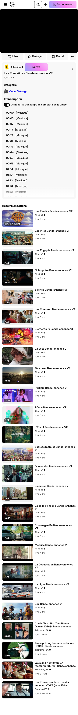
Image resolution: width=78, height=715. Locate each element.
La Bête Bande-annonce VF (51, 348)
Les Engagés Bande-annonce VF (54, 250)
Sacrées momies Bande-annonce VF (55, 448)
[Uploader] (45, 4)
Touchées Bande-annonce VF (52, 368)
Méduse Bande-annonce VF (52, 545)
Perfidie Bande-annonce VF (51, 388)
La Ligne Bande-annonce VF (52, 584)
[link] (13, 67)
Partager (37, 56)
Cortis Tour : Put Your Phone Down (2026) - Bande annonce (53, 625)
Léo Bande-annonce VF (49, 604)
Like (15, 56)
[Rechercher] (38, 4)
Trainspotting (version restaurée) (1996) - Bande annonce (55, 645)
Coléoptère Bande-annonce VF (54, 270)
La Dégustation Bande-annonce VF (54, 566)
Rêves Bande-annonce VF (50, 407)
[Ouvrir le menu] (5, 4)
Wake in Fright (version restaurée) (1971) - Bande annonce (55, 665)
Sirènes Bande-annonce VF (51, 289)
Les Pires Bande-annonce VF (52, 230)
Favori (60, 56)
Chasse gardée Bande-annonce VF (53, 527)
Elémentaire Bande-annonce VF (54, 329)
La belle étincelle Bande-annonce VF (55, 507)
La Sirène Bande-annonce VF (52, 486)
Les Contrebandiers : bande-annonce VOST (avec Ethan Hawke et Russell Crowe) (52, 684)
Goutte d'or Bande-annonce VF (53, 466)
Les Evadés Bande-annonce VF (54, 211)
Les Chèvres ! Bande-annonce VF (55, 309)
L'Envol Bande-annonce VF (51, 427)
